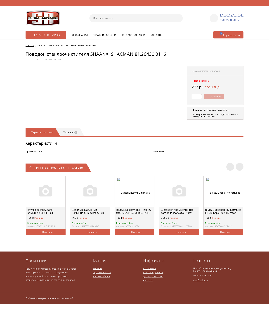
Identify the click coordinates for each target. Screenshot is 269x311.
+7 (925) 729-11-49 (231, 15)
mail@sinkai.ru (229, 19)
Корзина (97, 268)
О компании (80, 34)
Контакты (156, 34)
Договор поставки (133, 34)
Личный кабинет (101, 276)
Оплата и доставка (104, 34)
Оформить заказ (102, 272)
